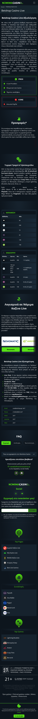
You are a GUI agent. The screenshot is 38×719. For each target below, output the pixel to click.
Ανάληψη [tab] (17, 443)
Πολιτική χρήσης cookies (21, 694)
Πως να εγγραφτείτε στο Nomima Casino (16, 454)
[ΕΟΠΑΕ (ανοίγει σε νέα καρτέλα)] (24, 679)
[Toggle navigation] (34, 2)
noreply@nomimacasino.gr (20, 466)
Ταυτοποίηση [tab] (29, 443)
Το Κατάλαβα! (19, 716)
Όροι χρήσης (7, 694)
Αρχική (3, 7)
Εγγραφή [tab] (6, 443)
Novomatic (11, 349)
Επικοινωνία (23, 696)
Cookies (19, 712)
